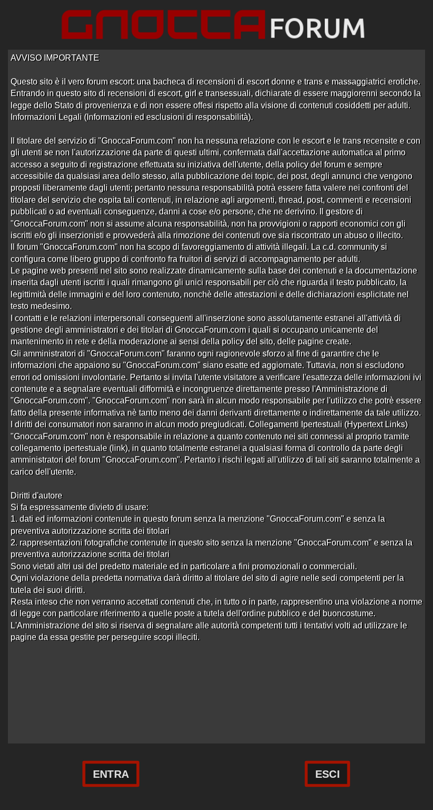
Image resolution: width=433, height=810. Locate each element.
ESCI (327, 774)
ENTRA (111, 774)
